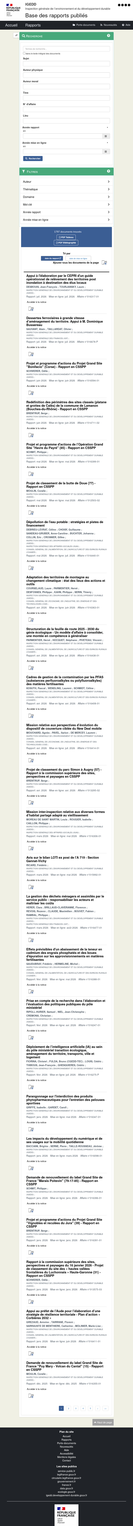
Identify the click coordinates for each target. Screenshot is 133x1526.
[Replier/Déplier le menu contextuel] (16, 35)
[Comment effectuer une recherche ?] (108, 35)
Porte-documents (66, 1443)
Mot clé (27, 204)
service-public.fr (66, 1471)
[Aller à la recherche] (126, 5)
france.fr (66, 1485)
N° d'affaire (29, 104)
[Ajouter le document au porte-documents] (31, 309)
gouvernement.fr (66, 1481)
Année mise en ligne (35, 220)
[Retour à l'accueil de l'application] (66, 1514)
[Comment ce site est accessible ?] (119, 5)
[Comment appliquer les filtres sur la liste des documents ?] (108, 171)
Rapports (66, 1439)
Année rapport (32, 212)
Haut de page (104, 1422)
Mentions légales (66, 1457)
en (24, 130)
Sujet (26, 58)
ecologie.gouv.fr (66, 1491)
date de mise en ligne (78, 258)
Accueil (66, 1436)
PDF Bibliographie (67, 242)
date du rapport (52, 258)
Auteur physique (33, 70)
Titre (25, 92)
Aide (66, 1450)
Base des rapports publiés (56, 15)
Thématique (30, 189)
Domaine (28, 197)
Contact (66, 1460)
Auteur (27, 182)
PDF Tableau (67, 237)
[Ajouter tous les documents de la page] (104, 262)
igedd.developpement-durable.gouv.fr (66, 1495)
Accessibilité (66, 1453)
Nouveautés (66, 1446)
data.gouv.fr (66, 1488)
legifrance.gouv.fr (66, 1474)
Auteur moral (30, 81)
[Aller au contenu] (123, 5)
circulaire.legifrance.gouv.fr (66, 1478)
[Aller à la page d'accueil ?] (129, 5)
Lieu (25, 115)
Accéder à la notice (36, 302)
